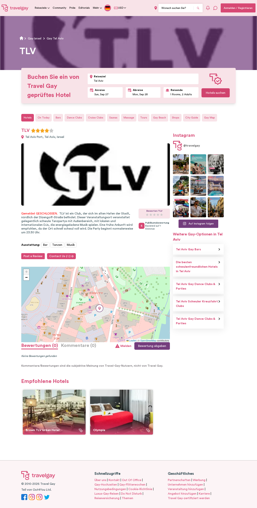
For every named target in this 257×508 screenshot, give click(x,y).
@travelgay (191, 145)
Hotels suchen (215, 92)
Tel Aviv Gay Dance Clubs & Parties (195, 286)
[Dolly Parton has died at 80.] (216, 164)
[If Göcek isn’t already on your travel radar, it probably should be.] (181, 164)
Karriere (204, 493)
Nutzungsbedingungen (110, 489)
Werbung (199, 480)
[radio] (33, 130)
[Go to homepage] (15, 8)
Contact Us (57, 256)
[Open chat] (215, 8)
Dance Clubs (74, 117)
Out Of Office (131, 480)
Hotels (28, 117)
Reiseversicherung (106, 498)
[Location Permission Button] (155, 8)
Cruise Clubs (95, 117)
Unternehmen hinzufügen (185, 484)
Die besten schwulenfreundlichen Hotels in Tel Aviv (197, 267)
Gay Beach (159, 117)
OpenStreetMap (148, 340)
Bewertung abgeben (152, 345)
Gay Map (209, 117)
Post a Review (33, 256)
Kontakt (114, 480)
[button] (99, 308)
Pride (72, 8)
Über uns (100, 480)
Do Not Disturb (131, 493)
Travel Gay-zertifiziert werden (189, 498)
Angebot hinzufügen (182, 493)
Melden (125, 345)
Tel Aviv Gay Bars (188, 249)
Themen (127, 498)
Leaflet (132, 340)
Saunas (113, 117)
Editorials (84, 8)
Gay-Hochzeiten (105, 484)
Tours (143, 117)
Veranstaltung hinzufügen (186, 489)
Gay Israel (34, 38)
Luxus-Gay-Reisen (106, 493)
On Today (43, 117)
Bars (58, 117)
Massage (128, 117)
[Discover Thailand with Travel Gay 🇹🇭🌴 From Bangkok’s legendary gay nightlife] (181, 186)
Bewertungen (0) (39, 345)
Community (59, 8)
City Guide (191, 117)
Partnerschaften (179, 480)
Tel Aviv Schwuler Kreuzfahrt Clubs (197, 303)
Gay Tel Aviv (55, 38)
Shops (175, 117)
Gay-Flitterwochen (132, 484)
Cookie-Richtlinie (140, 489)
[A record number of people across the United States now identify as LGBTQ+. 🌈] (181, 207)
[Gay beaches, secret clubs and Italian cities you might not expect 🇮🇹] (198, 164)
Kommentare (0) (78, 345)
